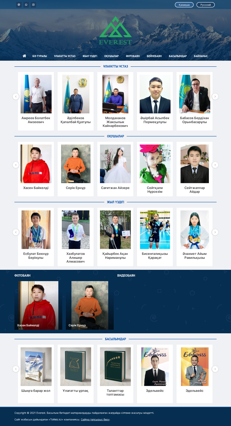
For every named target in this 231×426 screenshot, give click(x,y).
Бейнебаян (154, 56)
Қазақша (184, 4)
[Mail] (19, 5)
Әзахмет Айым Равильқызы (195, 256)
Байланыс (201, 56)
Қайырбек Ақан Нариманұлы (115, 256)
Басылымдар (178, 56)
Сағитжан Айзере (115, 188)
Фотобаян (133, 56)
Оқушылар (111, 56)
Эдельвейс (155, 391)
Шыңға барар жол (35, 391)
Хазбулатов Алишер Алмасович (75, 257)
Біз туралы (39, 56)
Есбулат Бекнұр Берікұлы (36, 256)
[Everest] (115, 30)
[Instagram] (33, 5)
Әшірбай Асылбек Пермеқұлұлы (154, 120)
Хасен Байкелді (36, 188)
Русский (206, 4)
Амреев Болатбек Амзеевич (35, 120)
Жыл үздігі (90, 56)
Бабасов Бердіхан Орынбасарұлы (194, 120)
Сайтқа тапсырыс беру (95, 419)
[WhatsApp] (26, 5)
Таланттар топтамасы (115, 392)
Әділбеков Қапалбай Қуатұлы (76, 120)
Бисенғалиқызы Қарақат (155, 256)
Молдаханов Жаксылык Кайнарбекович (115, 122)
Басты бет (24, 56)
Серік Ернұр (75, 188)
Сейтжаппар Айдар (194, 190)
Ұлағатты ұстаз (64, 56)
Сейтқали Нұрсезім (155, 190)
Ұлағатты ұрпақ (75, 391)
